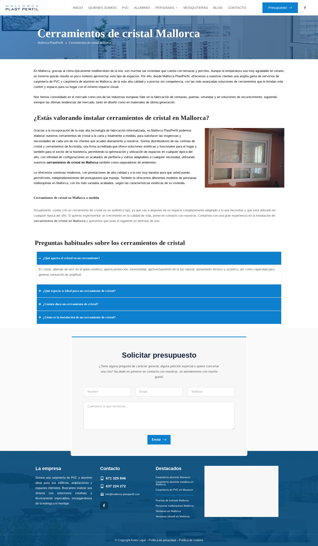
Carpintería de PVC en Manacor (174, 489)
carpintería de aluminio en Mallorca (87, 81)
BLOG (217, 8)
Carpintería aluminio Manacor (173, 477)
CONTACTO (237, 8)
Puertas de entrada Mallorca (172, 500)
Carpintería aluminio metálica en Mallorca (174, 483)
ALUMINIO (142, 8)
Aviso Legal (138, 540)
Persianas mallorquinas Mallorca (175, 505)
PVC (125, 8)
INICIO (78, 8)
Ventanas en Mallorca (168, 511)
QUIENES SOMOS (102, 8)
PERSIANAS (164, 8)
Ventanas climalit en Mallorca (173, 516)
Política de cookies (191, 540)
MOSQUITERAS (195, 8)
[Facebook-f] (304, 7)
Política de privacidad (162, 540)
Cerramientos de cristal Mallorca (174, 495)
